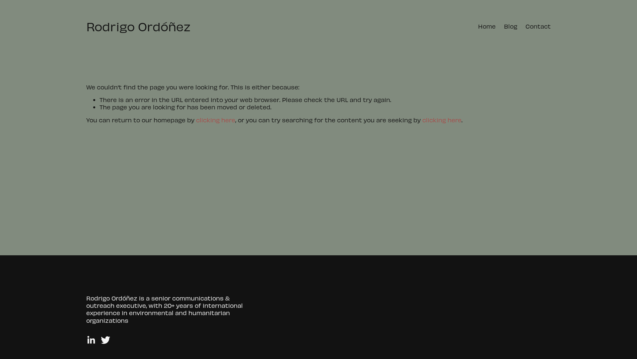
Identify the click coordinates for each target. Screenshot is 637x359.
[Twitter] (105, 340)
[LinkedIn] (91, 340)
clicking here (215, 119)
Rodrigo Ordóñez (138, 26)
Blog (510, 26)
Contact (538, 26)
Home (487, 26)
